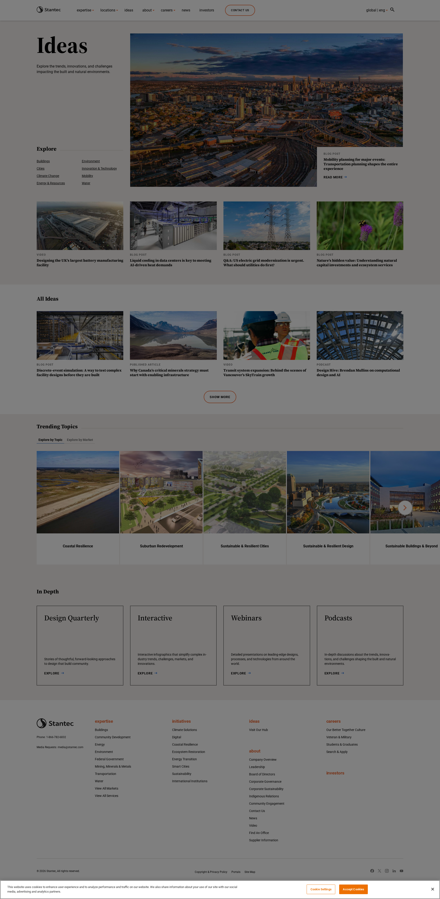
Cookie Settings (321, 889)
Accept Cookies (353, 889)
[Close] (433, 889)
